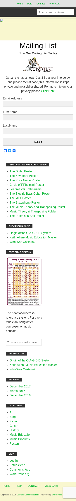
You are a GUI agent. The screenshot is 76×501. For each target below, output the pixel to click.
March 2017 (17, 390)
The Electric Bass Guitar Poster (30, 193)
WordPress (57, 495)
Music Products (20, 439)
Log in (14, 460)
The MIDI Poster (20, 198)
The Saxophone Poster (25, 202)
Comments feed (20, 469)
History (14, 430)
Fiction (14, 421)
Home (20, 3)
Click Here (48, 91)
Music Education (20, 434)
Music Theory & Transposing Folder (33, 211)
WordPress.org (19, 474)
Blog (13, 416)
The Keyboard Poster (23, 175)
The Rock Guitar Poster (25, 180)
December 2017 (20, 386)
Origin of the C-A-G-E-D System (30, 233)
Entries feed (17, 465)
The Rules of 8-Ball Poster (27, 215)
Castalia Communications (28, 495)
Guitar (14, 425)
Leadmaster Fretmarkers (26, 189)
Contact (41, 3)
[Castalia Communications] (38, 21)
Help (29, 3)
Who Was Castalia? (22, 241)
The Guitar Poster (21, 171)
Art (11, 412)
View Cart (54, 3)
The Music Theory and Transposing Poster (37, 207)
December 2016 (20, 395)
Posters (15, 443)
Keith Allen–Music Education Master (33, 237)
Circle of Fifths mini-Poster (27, 184)
